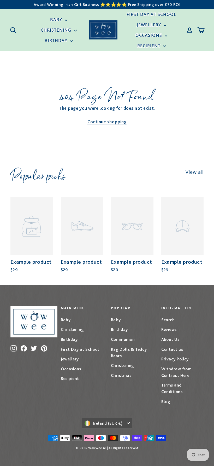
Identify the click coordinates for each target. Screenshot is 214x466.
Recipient (149, 46)
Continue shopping (107, 121)
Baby (56, 19)
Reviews (169, 329)
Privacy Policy (175, 358)
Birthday (57, 40)
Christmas (121, 375)
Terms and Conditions (172, 388)
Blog (165, 401)
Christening (57, 30)
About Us (170, 339)
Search (168, 319)
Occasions (149, 35)
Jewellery (149, 25)
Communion (123, 339)
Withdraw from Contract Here (176, 372)
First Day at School (151, 14)
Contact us (172, 349)
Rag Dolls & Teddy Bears (129, 352)
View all (195, 172)
